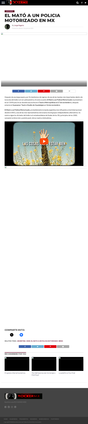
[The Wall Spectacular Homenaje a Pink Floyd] (44, 358)
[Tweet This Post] (31, 91)
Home (6, 419)
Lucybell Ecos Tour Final (67, 373)
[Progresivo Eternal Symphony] (17, 358)
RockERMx (33, 419)
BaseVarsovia (44, 419)
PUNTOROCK (55, 419)
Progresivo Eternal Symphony (15, 373)
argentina (21, 341)
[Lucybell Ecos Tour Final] (71, 358)
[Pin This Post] (44, 91)
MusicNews (13, 419)
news (61, 341)
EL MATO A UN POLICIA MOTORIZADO (44, 341)
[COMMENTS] (69, 91)
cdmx (28, 341)
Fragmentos (23, 419)
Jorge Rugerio (19, 25)
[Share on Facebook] (18, 91)
